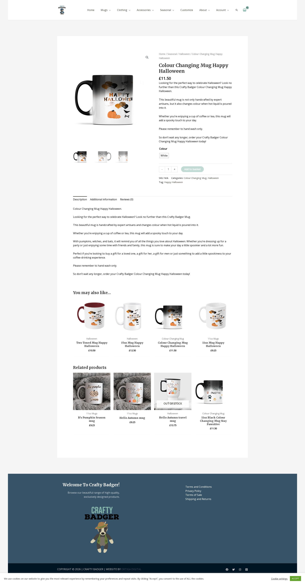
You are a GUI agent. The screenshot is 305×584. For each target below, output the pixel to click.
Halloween (184, 53)
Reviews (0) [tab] (126, 199)
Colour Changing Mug (195, 178)
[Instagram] (240, 569)
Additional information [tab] (103, 199)
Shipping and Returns (198, 499)
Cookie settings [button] (279, 578)
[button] (109, 10)
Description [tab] (80, 199)
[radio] (164, 155)
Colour (163, 148)
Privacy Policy (193, 491)
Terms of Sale (193, 495)
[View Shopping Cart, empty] (244, 10)
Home (162, 53)
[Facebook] (227, 569)
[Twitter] (233, 569)
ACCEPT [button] (295, 578)
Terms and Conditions (198, 487)
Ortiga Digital (131, 569)
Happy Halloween (173, 182)
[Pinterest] (246, 569)
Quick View (91, 332)
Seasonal (172, 53)
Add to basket (192, 169)
